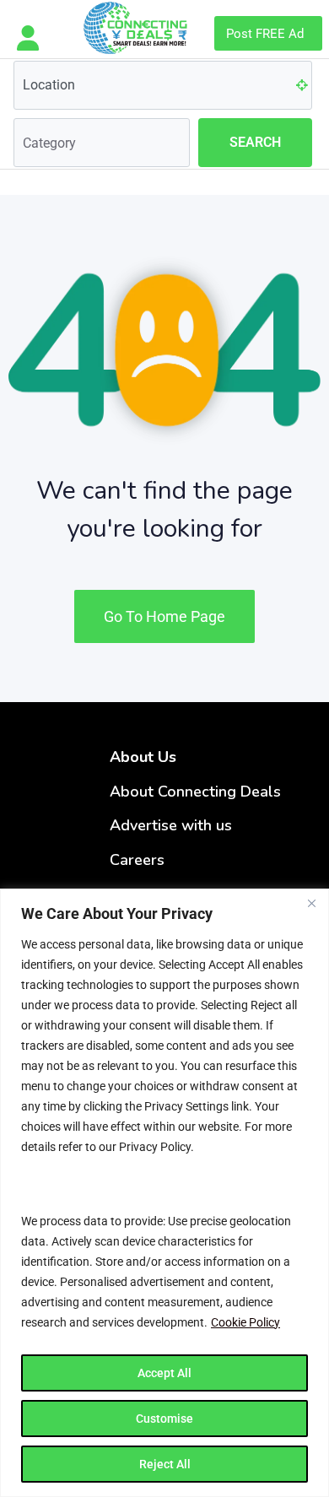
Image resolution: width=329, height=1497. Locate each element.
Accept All (164, 1373)
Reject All (165, 1464)
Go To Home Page (164, 616)
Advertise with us (171, 825)
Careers (137, 860)
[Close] (311, 903)
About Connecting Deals (195, 791)
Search (255, 142)
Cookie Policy (245, 1322)
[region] (164, 1193)
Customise (164, 1418)
